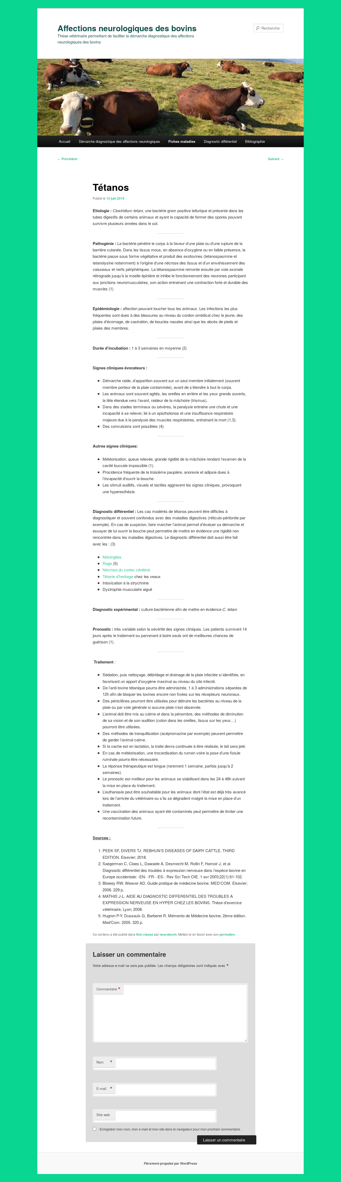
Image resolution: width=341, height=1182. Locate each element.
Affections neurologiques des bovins (127, 28)
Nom (104, 1062)
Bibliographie (255, 141)
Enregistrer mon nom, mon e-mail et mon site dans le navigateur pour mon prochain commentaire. (170, 1129)
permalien (227, 934)
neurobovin (168, 934)
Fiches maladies (181, 141)
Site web (103, 1114)
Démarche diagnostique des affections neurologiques (119, 141)
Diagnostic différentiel (220, 141)
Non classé (144, 934)
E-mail (104, 1088)
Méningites (112, 557)
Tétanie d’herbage (118, 576)
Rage (108, 563)
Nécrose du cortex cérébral (126, 569)
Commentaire (108, 989)
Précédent (67, 158)
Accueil (64, 141)
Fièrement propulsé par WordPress (170, 1163)
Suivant (275, 158)
